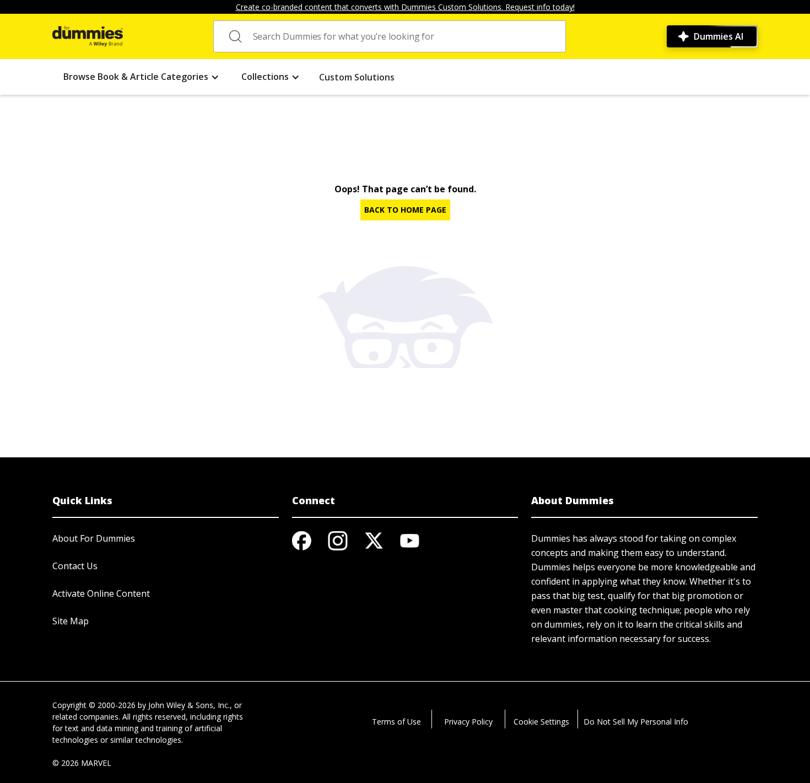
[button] (141, 77)
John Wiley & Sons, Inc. (189, 705)
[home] (87, 36)
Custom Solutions (357, 77)
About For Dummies (93, 538)
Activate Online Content (101, 593)
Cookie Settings (541, 721)
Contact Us (75, 566)
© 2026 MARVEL (81, 763)
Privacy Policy (468, 721)
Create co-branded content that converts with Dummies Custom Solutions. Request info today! (405, 7)
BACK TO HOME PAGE (405, 209)
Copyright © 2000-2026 (94, 705)
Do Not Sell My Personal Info (636, 721)
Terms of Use (396, 721)
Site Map (70, 621)
